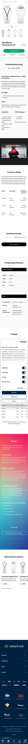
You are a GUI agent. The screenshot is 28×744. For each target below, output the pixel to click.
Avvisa (14, 401)
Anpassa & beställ (14, 50)
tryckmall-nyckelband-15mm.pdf (14, 533)
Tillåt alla (14, 392)
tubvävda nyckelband (15, 106)
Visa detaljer (20, 388)
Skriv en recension (14, 244)
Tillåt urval (14, 396)
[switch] (24, 372)
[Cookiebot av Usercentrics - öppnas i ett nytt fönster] (20, 342)
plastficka (3, 106)
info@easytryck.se (18, 731)
